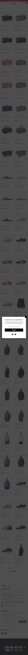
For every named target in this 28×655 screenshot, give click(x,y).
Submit (14, 330)
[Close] (26, 317)
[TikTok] (15, 334)
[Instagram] (12, 334)
